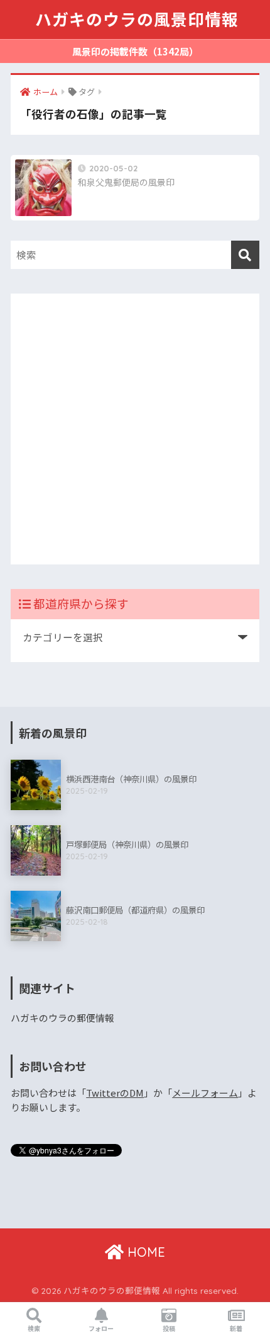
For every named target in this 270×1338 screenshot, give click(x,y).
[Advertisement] (135, 429)
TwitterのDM (115, 1092)
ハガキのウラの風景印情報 (137, 19)
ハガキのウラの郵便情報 (62, 1017)
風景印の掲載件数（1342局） (135, 51)
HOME (144, 1252)
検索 (34, 1328)
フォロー (101, 1328)
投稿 (169, 1328)
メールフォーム (205, 1092)
